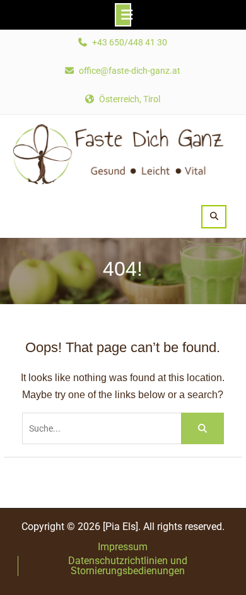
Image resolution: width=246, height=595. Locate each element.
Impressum (123, 547)
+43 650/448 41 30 (129, 42)
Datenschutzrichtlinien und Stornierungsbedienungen (127, 566)
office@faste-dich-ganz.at (129, 71)
